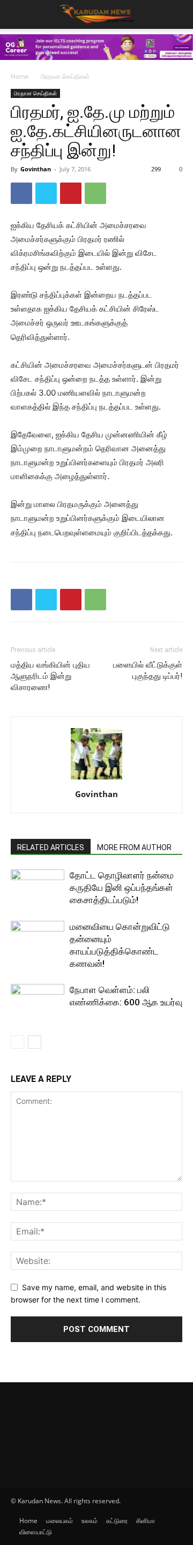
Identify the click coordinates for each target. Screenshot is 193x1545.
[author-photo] (96, 779)
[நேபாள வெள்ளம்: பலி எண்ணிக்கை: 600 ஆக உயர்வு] (37, 1002)
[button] (178, 14)
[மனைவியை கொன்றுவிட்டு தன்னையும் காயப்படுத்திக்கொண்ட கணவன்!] (37, 939)
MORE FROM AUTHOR (134, 847)
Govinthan (35, 169)
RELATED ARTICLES (50, 847)
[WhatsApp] (95, 193)
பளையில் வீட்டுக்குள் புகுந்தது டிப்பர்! (147, 670)
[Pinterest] (70, 193)
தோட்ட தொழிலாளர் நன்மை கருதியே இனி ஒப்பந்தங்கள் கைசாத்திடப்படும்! (122, 887)
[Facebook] (21, 193)
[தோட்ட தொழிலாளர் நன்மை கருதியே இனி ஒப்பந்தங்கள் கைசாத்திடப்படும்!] (37, 887)
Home (20, 76)
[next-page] (34, 1042)
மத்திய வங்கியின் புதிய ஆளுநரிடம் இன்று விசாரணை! (50, 676)
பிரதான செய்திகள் (65, 76)
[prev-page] (17, 1042)
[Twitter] (46, 193)
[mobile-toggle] (18, 14)
